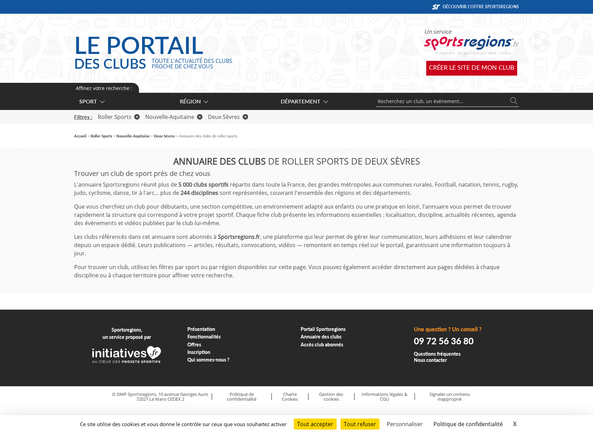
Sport (88, 101)
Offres (194, 344)
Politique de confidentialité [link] (468, 424)
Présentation (201, 329)
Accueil (80, 136)
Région (190, 101)
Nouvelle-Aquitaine (169, 117)
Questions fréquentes (437, 354)
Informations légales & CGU (384, 397)
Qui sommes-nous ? (208, 360)
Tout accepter (315, 424)
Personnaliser (405, 424)
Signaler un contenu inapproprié (449, 397)
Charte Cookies (290, 397)
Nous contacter (430, 360)
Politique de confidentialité (241, 397)
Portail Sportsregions (323, 329)
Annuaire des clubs (321, 337)
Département (301, 101)
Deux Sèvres (224, 117)
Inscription (198, 352)
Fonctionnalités (204, 337)
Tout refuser (360, 424)
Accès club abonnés (322, 344)
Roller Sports (114, 117)
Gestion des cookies (331, 397)
